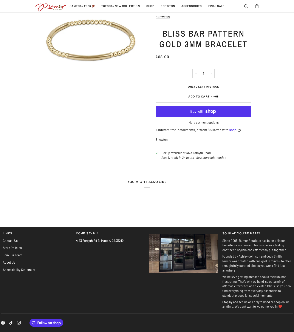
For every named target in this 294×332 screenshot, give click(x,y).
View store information (210, 157)
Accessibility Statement (19, 270)
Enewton (163, 17)
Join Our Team (12, 255)
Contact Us (10, 240)
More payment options (204, 122)
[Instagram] (19, 323)
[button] (120, 6)
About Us (9, 262)
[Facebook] (3, 323)
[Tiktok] (11, 323)
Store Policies (12, 248)
